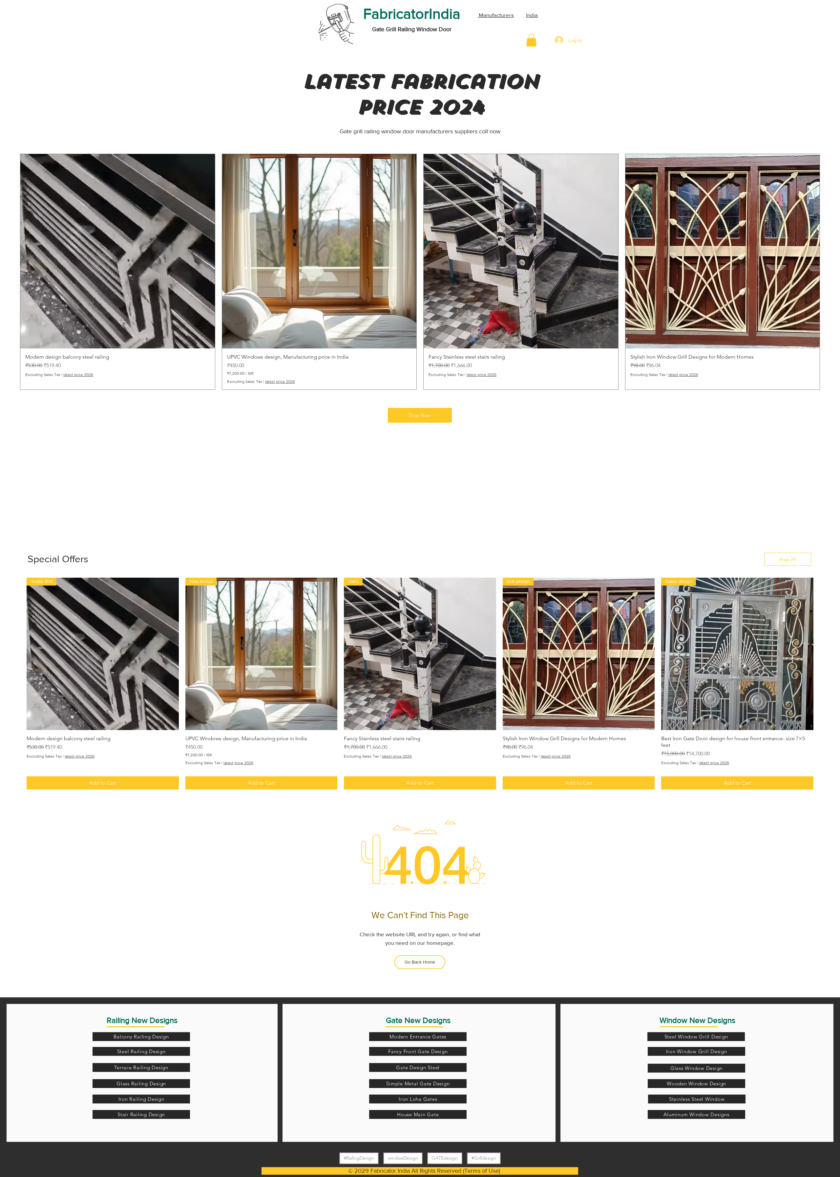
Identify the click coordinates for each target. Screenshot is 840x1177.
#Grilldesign (484, 1158)
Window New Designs (697, 1020)
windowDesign (403, 1158)
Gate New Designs (418, 1020)
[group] (420, 271)
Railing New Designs (142, 1020)
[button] (531, 39)
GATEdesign (445, 1158)
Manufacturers (495, 15)
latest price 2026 (78, 374)
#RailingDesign (359, 1158)
